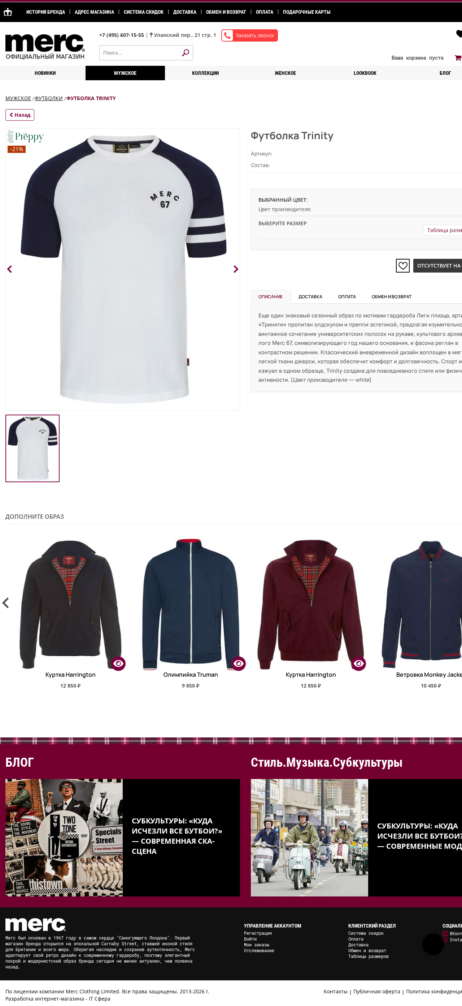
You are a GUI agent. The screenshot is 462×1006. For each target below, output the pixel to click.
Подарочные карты (307, 12)
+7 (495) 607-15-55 (122, 34)
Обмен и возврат (226, 12)
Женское (285, 73)
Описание (270, 297)
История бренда (45, 12)
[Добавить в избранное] (403, 266)
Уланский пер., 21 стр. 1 (185, 34)
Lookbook (365, 73)
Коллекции (205, 73)
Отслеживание (259, 950)
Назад (21, 114)
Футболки (49, 98)
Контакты (336, 991)
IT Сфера (99, 998)
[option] (65, 616)
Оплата (264, 12)
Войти (250, 939)
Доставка (184, 12)
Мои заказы (256, 944)
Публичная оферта (376, 991)
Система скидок (144, 12)
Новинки (45, 73)
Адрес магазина (94, 12)
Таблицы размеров (368, 956)
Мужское (125, 73)
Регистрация (258, 933)
